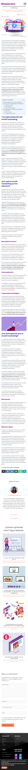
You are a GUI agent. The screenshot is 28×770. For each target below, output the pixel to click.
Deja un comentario (7, 10)
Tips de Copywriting (18, 10)
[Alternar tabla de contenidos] (22, 100)
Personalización (8, 106)
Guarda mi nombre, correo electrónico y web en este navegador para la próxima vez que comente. (13, 719)
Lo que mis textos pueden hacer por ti (14, 558)
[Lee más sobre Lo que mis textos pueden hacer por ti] (14, 544)
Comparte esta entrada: (10, 113)
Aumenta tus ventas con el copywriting (14, 657)
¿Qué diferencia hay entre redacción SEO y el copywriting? (14, 625)
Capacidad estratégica (10, 107)
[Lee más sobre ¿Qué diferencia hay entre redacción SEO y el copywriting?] (14, 611)
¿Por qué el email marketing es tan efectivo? (13, 103)
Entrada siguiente (14, 518)
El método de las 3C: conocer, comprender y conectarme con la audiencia (14, 592)
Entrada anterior (14, 514)
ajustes (12, 765)
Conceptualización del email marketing (12, 102)
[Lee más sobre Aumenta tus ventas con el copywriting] (14, 644)
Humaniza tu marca (9, 105)
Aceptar (4, 767)
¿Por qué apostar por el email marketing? (12, 109)
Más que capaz (8, 112)
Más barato (7, 110)
